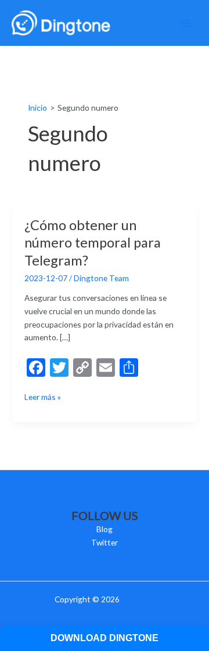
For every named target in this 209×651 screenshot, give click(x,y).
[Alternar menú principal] (186, 23)
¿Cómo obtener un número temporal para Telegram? (92, 243)
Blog (104, 529)
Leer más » (42, 397)
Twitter (104, 542)
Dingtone (138, 599)
